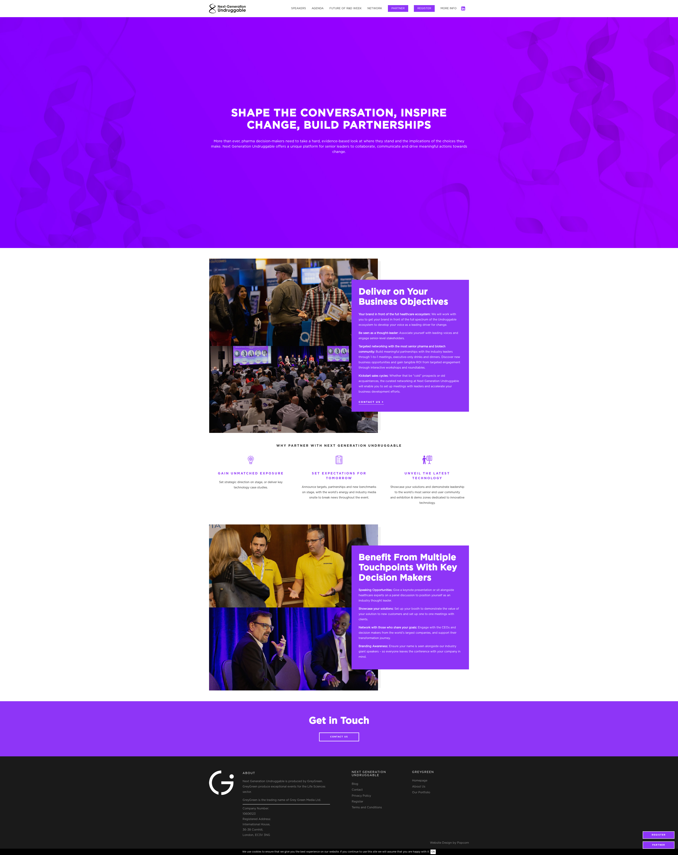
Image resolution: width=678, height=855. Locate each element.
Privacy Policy (361, 795)
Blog (355, 784)
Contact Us (339, 737)
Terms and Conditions (367, 807)
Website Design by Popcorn (449, 842)
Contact (357, 789)
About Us (418, 786)
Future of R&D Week (345, 8)
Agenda (318, 8)
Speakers (298, 8)
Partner (398, 8)
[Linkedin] (463, 8)
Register (424, 8)
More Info (449, 8)
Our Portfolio (421, 792)
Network (374, 8)
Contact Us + (371, 402)
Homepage (419, 780)
